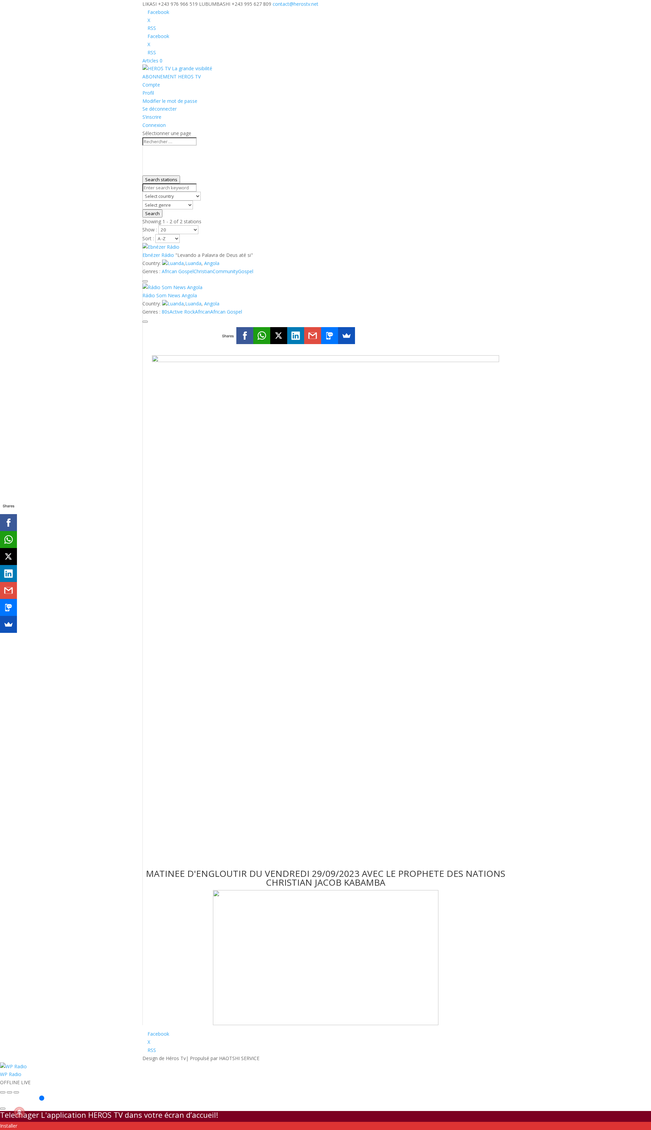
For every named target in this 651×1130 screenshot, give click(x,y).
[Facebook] (244, 335)
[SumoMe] (346, 335)
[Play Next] (16, 1092)
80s (166, 311)
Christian (203, 271)
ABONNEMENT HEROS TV (171, 76)
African (202, 311)
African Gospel (178, 271)
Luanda (175, 263)
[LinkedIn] (295, 335)
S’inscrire (151, 117)
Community (225, 271)
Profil (148, 93)
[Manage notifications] (19, 1112)
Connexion (154, 125)
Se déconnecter (159, 109)
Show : (150, 229)
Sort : (148, 238)
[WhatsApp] (261, 335)
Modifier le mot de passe (169, 101)
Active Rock (182, 311)
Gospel (245, 271)
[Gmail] (312, 335)
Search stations (161, 179)
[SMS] (329, 335)
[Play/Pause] (9, 1092)
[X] (278, 335)
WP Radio (10, 1074)
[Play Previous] (2, 1092)
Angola (211, 263)
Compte (151, 84)
